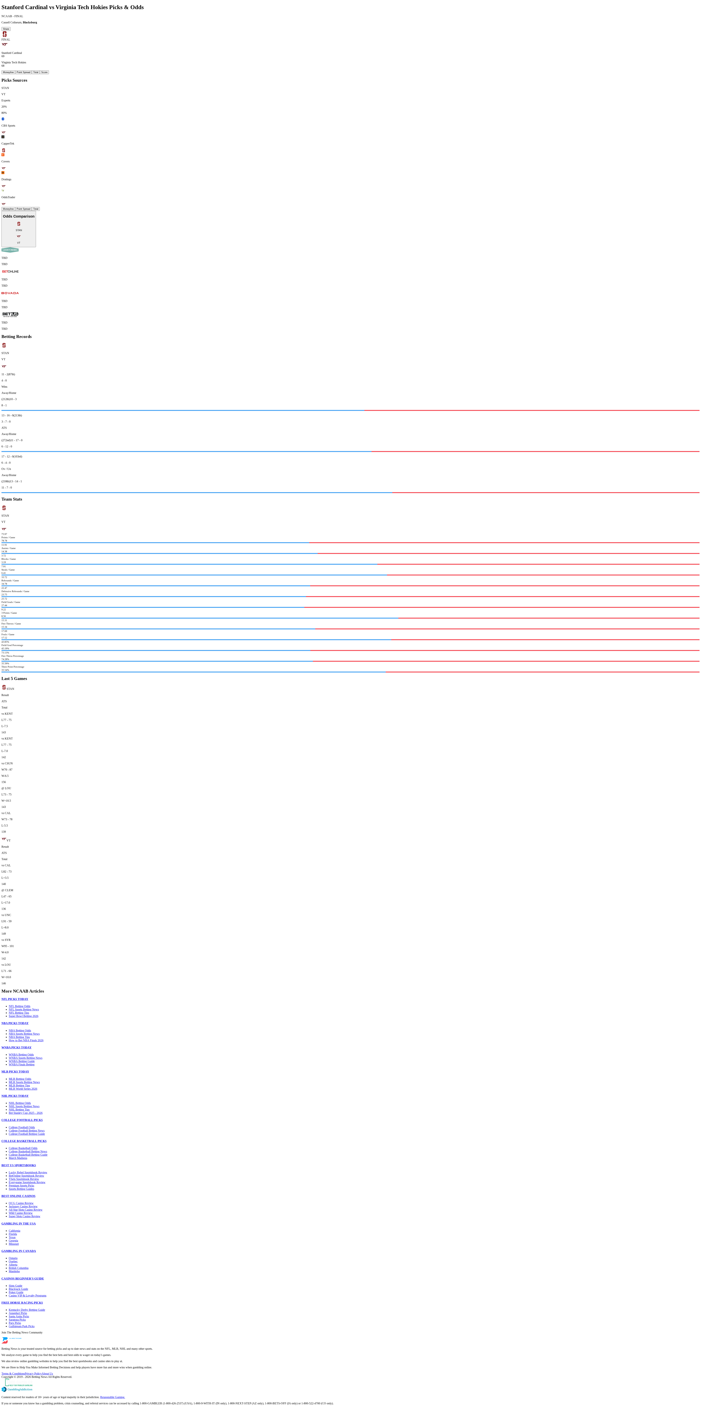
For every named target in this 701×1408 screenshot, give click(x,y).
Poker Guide (16, 1292)
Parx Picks (15, 1323)
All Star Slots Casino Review (26, 1209)
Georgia (13, 1240)
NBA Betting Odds (20, 1030)
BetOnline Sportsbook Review (26, 1175)
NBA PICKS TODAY (15, 1023)
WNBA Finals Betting (22, 1064)
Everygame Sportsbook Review (27, 1182)
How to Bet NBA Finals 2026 (26, 1040)
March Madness (18, 1158)
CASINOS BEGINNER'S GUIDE (22, 1278)
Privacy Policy (33, 1373)
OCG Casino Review (21, 1203)
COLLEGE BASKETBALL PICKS (24, 1141)
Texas (12, 1237)
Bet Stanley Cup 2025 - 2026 (26, 1112)
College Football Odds (22, 1127)
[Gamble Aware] (350, 1383)
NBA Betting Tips (19, 1037)
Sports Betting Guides (21, 1188)
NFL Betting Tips (19, 1012)
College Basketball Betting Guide (28, 1154)
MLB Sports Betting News (24, 1082)
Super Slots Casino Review (24, 1216)
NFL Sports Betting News (24, 1009)
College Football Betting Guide (27, 1133)
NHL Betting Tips (19, 1109)
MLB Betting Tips (19, 1085)
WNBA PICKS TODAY (16, 1047)
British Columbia (18, 1268)
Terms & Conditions (13, 1373)
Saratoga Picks (17, 1319)
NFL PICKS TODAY (14, 999)
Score (44, 72)
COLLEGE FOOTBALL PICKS (22, 1120)
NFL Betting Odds (19, 1006)
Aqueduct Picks (18, 1313)
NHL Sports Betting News (24, 1106)
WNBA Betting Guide (22, 1061)
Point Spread (23, 72)
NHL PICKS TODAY (15, 1095)
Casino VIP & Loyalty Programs (27, 1295)
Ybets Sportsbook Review (24, 1179)
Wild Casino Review (21, 1213)
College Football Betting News (27, 1130)
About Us (47, 1373)
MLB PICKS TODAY (15, 1071)
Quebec (13, 1261)
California (14, 1230)
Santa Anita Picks (19, 1316)
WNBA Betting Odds (21, 1054)
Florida (13, 1234)
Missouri (14, 1243)
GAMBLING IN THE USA (18, 1223)
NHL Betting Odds (20, 1103)
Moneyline (8, 72)
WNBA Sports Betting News (25, 1057)
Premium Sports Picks (21, 1185)
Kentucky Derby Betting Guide (27, 1309)
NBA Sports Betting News (24, 1033)
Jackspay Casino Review (23, 1206)
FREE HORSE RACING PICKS (22, 1302)
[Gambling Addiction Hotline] (350, 1390)
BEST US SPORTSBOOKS (18, 1165)
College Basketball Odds (23, 1148)
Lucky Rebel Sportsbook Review (28, 1172)
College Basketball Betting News (28, 1151)
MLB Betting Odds (20, 1078)
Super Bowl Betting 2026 (23, 1016)
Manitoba (14, 1271)
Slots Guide (15, 1285)
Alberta (13, 1264)
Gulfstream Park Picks (22, 1326)
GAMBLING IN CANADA (18, 1251)
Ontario (13, 1258)
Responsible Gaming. (112, 1397)
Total (35, 72)
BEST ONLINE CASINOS (18, 1196)
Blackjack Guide (18, 1289)
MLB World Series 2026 (23, 1088)
